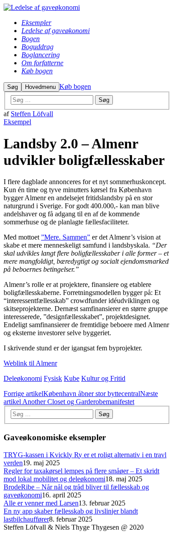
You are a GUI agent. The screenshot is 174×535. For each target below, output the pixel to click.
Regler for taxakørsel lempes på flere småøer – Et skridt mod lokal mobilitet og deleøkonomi (81, 475)
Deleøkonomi (23, 378)
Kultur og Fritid (103, 378)
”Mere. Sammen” (65, 237)
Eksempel (17, 122)
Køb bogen (75, 86)
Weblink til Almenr (30, 363)
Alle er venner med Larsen (41, 503)
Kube (71, 378)
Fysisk (53, 378)
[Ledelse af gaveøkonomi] (42, 7)
